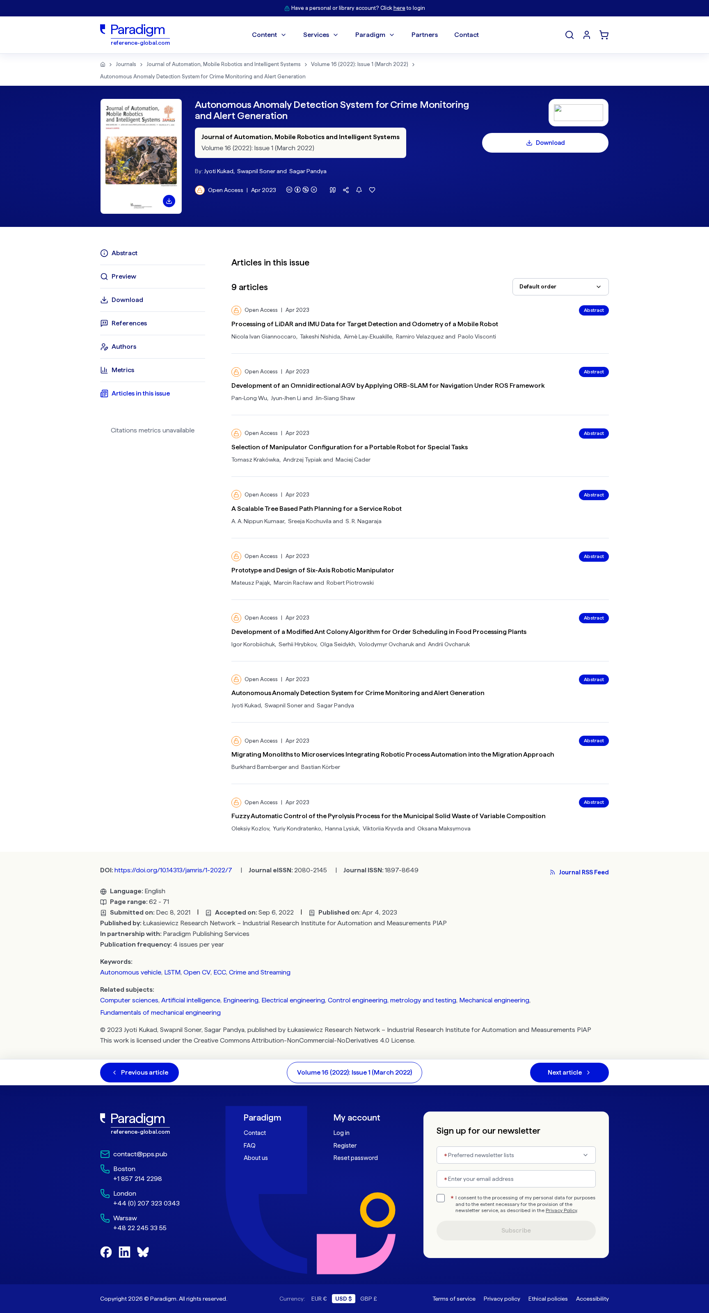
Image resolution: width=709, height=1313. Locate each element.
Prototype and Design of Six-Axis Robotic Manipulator (312, 570)
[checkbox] (441, 1198)
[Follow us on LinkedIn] (124, 1252)
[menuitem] (587, 35)
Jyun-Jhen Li (286, 398)
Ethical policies (548, 1298)
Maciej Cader (353, 459)
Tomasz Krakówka (255, 459)
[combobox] (560, 286)
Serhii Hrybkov (297, 644)
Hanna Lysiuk (342, 828)
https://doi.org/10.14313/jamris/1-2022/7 (173, 870)
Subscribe (516, 1230)
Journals (126, 64)
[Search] (569, 35)
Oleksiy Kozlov (250, 828)
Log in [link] (342, 1133)
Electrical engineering (293, 1000)
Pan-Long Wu (249, 398)
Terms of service (454, 1298)
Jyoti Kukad (218, 171)
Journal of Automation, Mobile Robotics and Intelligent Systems (223, 64)
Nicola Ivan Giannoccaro (263, 336)
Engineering (240, 1000)
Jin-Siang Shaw (335, 398)
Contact (255, 1133)
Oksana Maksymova (444, 828)
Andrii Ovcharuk (449, 644)
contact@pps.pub (140, 1154)
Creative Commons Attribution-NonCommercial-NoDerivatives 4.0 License (304, 1040)
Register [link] (345, 1145)
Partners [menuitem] (425, 35)
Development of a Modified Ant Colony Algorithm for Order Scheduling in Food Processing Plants (378, 632)
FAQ (250, 1145)
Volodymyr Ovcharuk (386, 644)
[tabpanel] (420, 539)
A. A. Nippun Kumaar (257, 521)
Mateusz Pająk (250, 582)
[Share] (346, 190)
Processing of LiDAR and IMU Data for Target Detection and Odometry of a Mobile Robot (364, 324)
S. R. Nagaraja (363, 521)
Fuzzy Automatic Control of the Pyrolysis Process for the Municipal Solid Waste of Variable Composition (388, 816)
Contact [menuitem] (466, 35)
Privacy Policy (561, 1210)
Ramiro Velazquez (420, 336)
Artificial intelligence (190, 1000)
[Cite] (332, 190)
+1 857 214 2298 (137, 1179)
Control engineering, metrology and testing (392, 1000)
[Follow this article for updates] (359, 190)
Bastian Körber (320, 767)
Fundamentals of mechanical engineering (160, 1012)
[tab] (152, 253)
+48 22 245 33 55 (140, 1228)
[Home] (102, 64)
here (399, 8)
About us (256, 1158)
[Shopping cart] (604, 35)
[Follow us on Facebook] (106, 1252)
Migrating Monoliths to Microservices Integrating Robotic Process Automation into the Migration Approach (392, 754)
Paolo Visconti (477, 336)
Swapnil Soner (256, 171)
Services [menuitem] (316, 35)
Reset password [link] (356, 1158)
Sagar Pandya (308, 171)
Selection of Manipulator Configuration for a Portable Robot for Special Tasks (349, 447)
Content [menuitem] (264, 35)
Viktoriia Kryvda (383, 828)
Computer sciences (129, 1000)
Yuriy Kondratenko (297, 828)
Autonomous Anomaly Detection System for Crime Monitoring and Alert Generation (203, 76)
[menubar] (365, 35)
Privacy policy (502, 1298)
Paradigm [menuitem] (370, 35)
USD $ (343, 1298)
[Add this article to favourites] (372, 190)
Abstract (594, 310)
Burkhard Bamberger (259, 767)
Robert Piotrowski (350, 582)
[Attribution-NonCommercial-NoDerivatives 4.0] (301, 189)
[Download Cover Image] (169, 201)
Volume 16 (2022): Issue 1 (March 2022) (359, 64)
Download (550, 142)
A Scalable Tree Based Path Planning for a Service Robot (316, 508)
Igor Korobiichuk (253, 644)
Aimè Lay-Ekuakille (368, 336)
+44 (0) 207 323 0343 (146, 1203)
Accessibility (592, 1298)
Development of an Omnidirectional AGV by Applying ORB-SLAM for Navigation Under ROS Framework (388, 385)
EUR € (319, 1298)
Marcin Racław (293, 582)
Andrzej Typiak (302, 459)
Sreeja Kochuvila (310, 521)
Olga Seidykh (337, 644)
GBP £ (368, 1298)
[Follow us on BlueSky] (143, 1252)
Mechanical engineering (494, 1000)
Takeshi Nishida (320, 336)
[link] (154, 1124)
